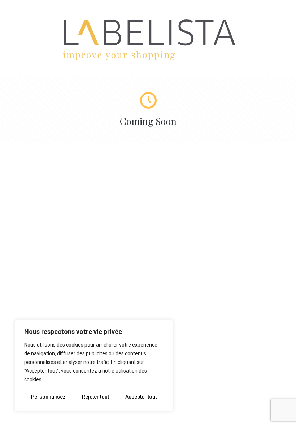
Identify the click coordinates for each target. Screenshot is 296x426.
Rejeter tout (95, 397)
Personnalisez (48, 397)
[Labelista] (148, 59)
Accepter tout (141, 397)
